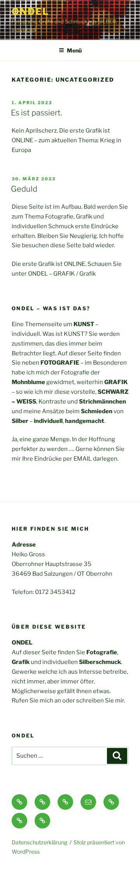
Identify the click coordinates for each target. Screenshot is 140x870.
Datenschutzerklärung (39, 842)
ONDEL (30, 11)
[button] (19, 802)
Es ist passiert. (36, 112)
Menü (74, 50)
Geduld (24, 189)
